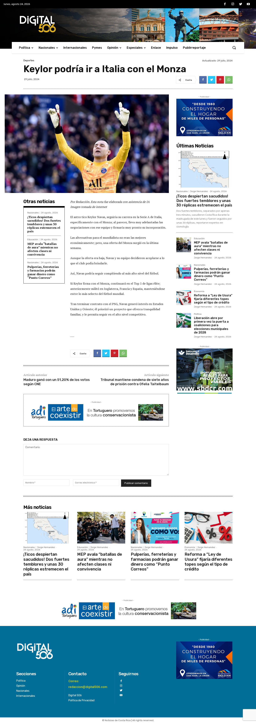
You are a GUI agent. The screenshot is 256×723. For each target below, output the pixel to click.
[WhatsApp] (229, 80)
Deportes (28, 60)
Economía (199, 291)
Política (197, 314)
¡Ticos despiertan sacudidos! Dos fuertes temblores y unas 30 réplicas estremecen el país (44, 224)
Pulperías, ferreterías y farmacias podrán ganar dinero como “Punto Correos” (43, 272)
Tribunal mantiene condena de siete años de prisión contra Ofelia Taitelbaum (134, 382)
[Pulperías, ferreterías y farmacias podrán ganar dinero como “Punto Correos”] (183, 271)
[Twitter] (241, 4)
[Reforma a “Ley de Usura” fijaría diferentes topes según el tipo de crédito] (183, 297)
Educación (32, 240)
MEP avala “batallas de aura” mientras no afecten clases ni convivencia (42, 249)
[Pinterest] (220, 80)
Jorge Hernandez (199, 191)
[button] (234, 47)
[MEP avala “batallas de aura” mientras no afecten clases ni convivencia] (183, 245)
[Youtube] (248, 4)
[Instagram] (233, 4)
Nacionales (33, 213)
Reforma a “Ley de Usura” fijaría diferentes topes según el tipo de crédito (213, 299)
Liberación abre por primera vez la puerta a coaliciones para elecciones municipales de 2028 (211, 325)
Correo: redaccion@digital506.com (87, 684)
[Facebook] (225, 4)
